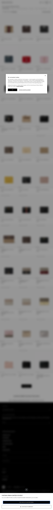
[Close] (26, 489)
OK (12, 89)
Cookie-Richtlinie (19, 86)
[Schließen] (45, 75)
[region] (26, 83)
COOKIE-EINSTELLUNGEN (25, 89)
